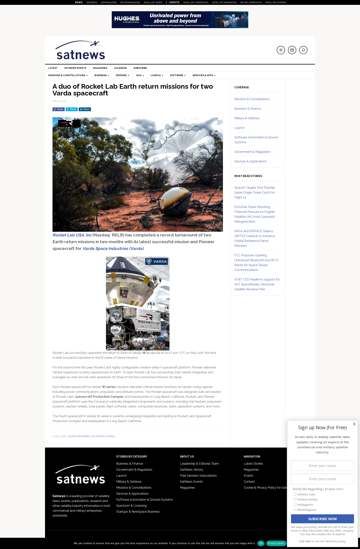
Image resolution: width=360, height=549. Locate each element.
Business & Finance (247, 108)
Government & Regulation (252, 152)
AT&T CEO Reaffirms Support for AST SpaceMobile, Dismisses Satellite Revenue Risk (257, 284)
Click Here (305, 541)
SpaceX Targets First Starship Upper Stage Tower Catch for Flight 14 (254, 192)
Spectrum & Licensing (131, 505)
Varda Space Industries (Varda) (112, 248)
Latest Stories (253, 463)
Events (248, 475)
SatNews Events (75, 68)
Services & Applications (250, 161)
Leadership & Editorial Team (199, 463)
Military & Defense (247, 118)
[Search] (303, 50)
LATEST (53, 68)
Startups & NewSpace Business (138, 511)
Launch (239, 128)
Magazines (100, 68)
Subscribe (140, 68)
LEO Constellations (103, 436)
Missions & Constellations (252, 99)
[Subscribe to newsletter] (292, 50)
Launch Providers (79, 436)
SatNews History (191, 469)
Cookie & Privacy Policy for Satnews (269, 487)
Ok (261, 543)
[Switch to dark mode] (281, 50)
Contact (249, 481)
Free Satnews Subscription (198, 475)
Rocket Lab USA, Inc (72, 234)
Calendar (120, 68)
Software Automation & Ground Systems (144, 499)
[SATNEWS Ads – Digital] (180, 26)
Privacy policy (276, 543)
